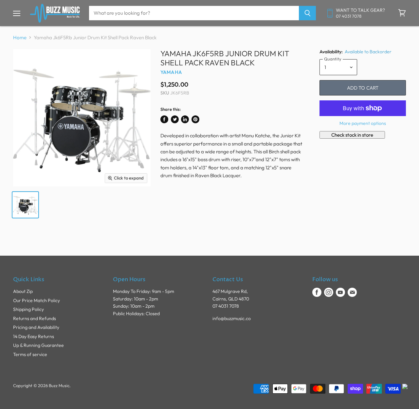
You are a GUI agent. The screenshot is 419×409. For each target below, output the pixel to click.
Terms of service (30, 354)
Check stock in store (352, 135)
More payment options (362, 123)
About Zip (23, 291)
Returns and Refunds (34, 318)
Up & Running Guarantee (38, 345)
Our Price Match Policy (36, 300)
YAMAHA (171, 72)
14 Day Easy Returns (33, 336)
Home (20, 37)
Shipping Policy (28, 309)
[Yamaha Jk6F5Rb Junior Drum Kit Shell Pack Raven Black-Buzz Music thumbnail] (25, 205)
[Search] (307, 13)
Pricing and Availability (36, 327)
